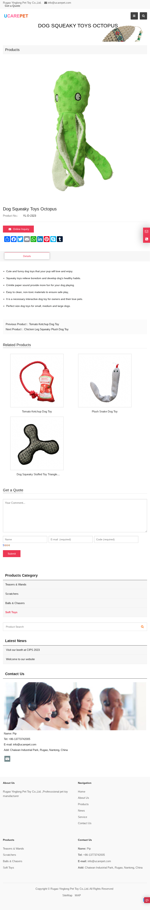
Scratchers (11, 593)
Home (81, 791)
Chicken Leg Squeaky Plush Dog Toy (46, 329)
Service (82, 816)
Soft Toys (8, 867)
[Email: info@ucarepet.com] (146, 231)
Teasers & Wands (15, 584)
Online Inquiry (21, 229)
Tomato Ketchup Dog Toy (44, 324)
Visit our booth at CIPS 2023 (22, 649)
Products (83, 804)
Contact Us (84, 823)
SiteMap (67, 895)
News (81, 810)
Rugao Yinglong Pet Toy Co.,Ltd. (69, 888)
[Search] (142, 626)
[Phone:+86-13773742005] (146, 239)
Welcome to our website (20, 659)
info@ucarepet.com (59, 2)
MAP (78, 895)
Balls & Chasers (15, 603)
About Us (83, 797)
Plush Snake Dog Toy (105, 411)
